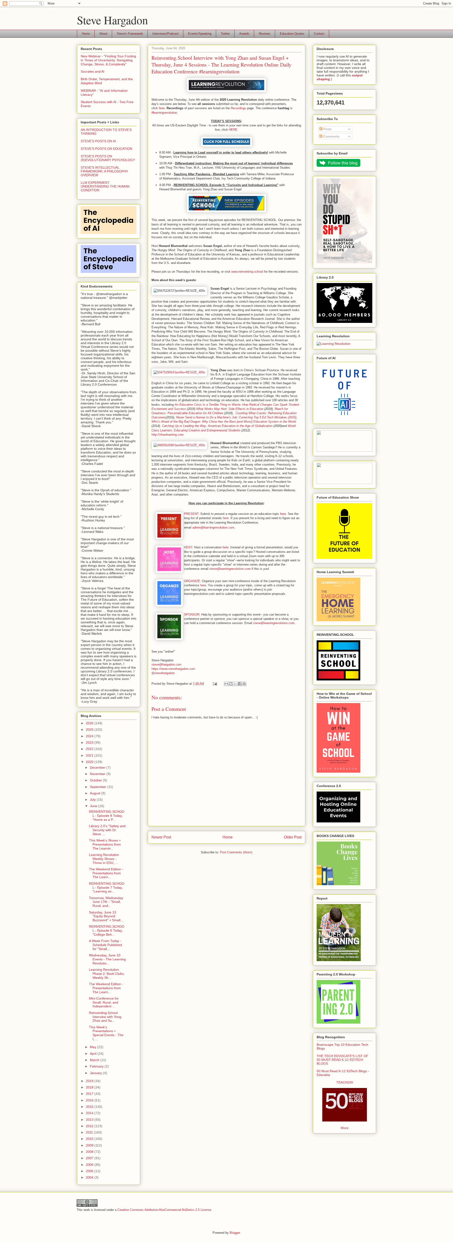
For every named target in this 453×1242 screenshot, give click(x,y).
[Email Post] (214, 683)
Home (86, 33)
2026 (90, 723)
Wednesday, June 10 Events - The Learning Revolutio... (107, 959)
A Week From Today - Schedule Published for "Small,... (105, 945)
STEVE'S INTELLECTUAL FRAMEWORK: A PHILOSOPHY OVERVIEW (104, 171)
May (93, 1047)
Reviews (264, 33)
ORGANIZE (192, 581)
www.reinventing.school (247, 271)
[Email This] (226, 683)
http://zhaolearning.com (167, 434)
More (344, 1128)
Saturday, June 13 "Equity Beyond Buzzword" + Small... (106, 916)
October (96, 780)
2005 (90, 1171)
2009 (90, 1145)
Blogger (235, 1232)
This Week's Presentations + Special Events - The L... (106, 1033)
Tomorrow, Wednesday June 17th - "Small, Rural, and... (106, 902)
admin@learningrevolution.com (213, 527)
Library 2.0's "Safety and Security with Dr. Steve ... (107, 830)
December (98, 767)
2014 (90, 1113)
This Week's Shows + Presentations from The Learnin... (105, 844)
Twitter (225, 33)
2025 (90, 729)
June (94, 806)
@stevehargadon (163, 673)
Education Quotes (292, 33)
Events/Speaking (199, 33)
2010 (90, 1139)
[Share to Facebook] (239, 683)
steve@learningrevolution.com (230, 569)
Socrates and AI (92, 71)
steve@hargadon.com (166, 664)
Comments (331, 136)
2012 (90, 1126)
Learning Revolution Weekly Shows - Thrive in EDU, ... (104, 859)
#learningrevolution (164, 112)
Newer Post (161, 837)
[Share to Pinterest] (244, 683)
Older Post (293, 837)
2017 (90, 1094)
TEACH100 (344, 1082)
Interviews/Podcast (165, 33)
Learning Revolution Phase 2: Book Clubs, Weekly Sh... (107, 973)
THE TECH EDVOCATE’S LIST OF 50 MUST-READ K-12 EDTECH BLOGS (342, 1059)
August (95, 793)
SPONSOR (191, 614)
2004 (90, 1177)
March (95, 1060)
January (96, 1073)
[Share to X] (235, 683)
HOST (188, 547)
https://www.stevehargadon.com (173, 669)
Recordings (238, 108)
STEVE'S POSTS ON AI (98, 141)
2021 (90, 755)
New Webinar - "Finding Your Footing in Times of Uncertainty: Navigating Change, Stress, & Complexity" (108, 60)
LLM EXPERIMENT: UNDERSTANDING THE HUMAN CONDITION (105, 186)
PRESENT (191, 514)
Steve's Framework (130, 33)
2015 (90, 1107)
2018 (90, 1087)
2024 (90, 736)
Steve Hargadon (112, 19)
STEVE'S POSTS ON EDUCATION (106, 148)
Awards (244, 33)
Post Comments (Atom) (236, 852)
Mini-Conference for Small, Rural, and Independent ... (104, 1002)
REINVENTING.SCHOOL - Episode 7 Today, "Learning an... (106, 887)
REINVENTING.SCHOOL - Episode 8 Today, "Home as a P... (106, 815)
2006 (90, 1165)
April (93, 1053)
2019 (90, 1081)
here (162, 108)
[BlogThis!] (230, 683)
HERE (233, 129)
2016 (90, 1100)
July (93, 799)
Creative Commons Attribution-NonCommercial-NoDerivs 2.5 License (164, 1210)
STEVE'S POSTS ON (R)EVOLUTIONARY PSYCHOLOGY (108, 158)
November (98, 774)
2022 (90, 749)
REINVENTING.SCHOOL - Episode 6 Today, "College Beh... (106, 930)
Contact (319, 33)
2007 (90, 1158)
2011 (90, 1132)
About (103, 33)
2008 (90, 1152)
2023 (90, 742)
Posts (326, 129)
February (97, 1066)
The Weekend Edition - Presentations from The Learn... (106, 873)
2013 (90, 1119)
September (98, 787)
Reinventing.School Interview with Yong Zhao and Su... (105, 1017)
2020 (90, 762)
